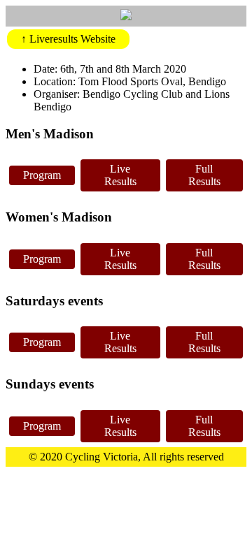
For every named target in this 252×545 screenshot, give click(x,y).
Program (42, 175)
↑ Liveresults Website (68, 39)
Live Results (120, 175)
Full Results (204, 175)
